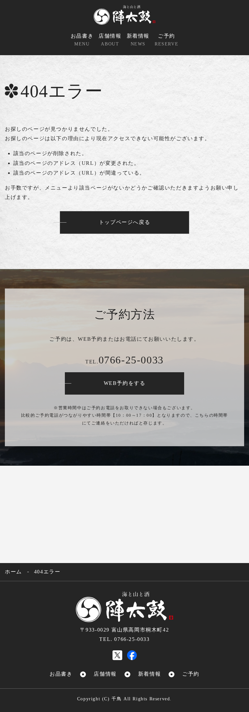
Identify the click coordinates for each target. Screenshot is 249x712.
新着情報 (138, 39)
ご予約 (166, 39)
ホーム (13, 571)
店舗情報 (110, 39)
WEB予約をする (125, 383)
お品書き (82, 39)
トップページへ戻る (124, 222)
